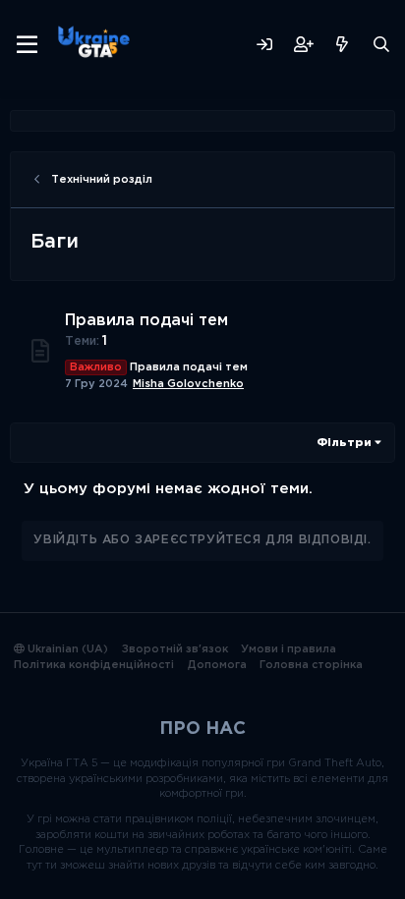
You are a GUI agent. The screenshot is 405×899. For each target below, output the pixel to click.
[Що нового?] (342, 45)
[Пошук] (381, 45)
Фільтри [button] (344, 443)
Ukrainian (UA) (66, 649)
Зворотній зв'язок (175, 649)
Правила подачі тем (146, 320)
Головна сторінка (311, 665)
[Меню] (27, 45)
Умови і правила (288, 649)
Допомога (217, 665)
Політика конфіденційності (94, 665)
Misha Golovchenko (188, 384)
